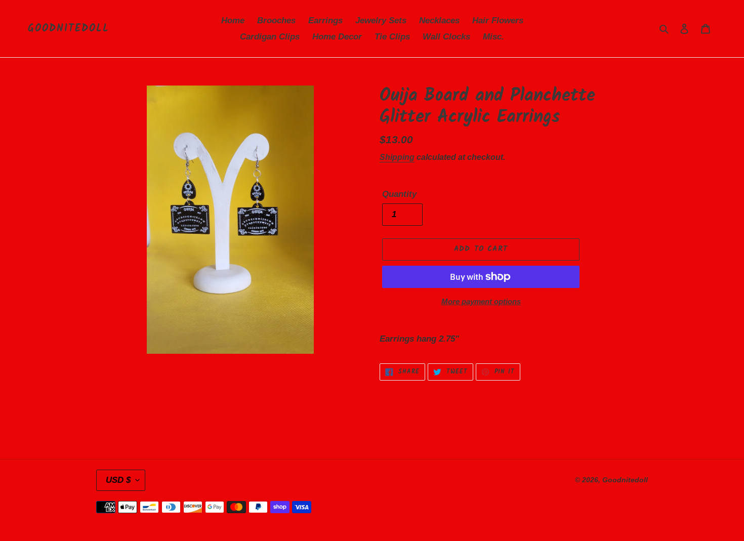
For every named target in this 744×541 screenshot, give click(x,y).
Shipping (397, 157)
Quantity (399, 194)
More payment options (481, 301)
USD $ (118, 480)
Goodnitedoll (68, 29)
